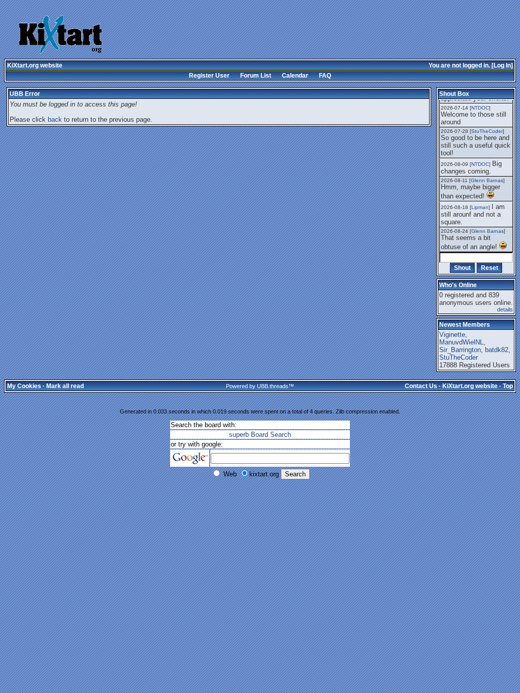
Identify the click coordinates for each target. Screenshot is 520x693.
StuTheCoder (487, 131)
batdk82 (496, 350)
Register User (209, 75)
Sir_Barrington (460, 350)
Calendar (295, 75)
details (505, 309)
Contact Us (421, 386)
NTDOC (480, 108)
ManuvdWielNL (461, 342)
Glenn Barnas (487, 180)
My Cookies (24, 386)
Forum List (255, 75)
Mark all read (65, 386)
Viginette (452, 334)
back (55, 119)
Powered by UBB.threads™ (260, 386)
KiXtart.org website (34, 65)
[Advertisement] (280, 35)
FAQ (325, 75)
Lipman (480, 207)
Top (508, 386)
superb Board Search (260, 434)
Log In (502, 65)
